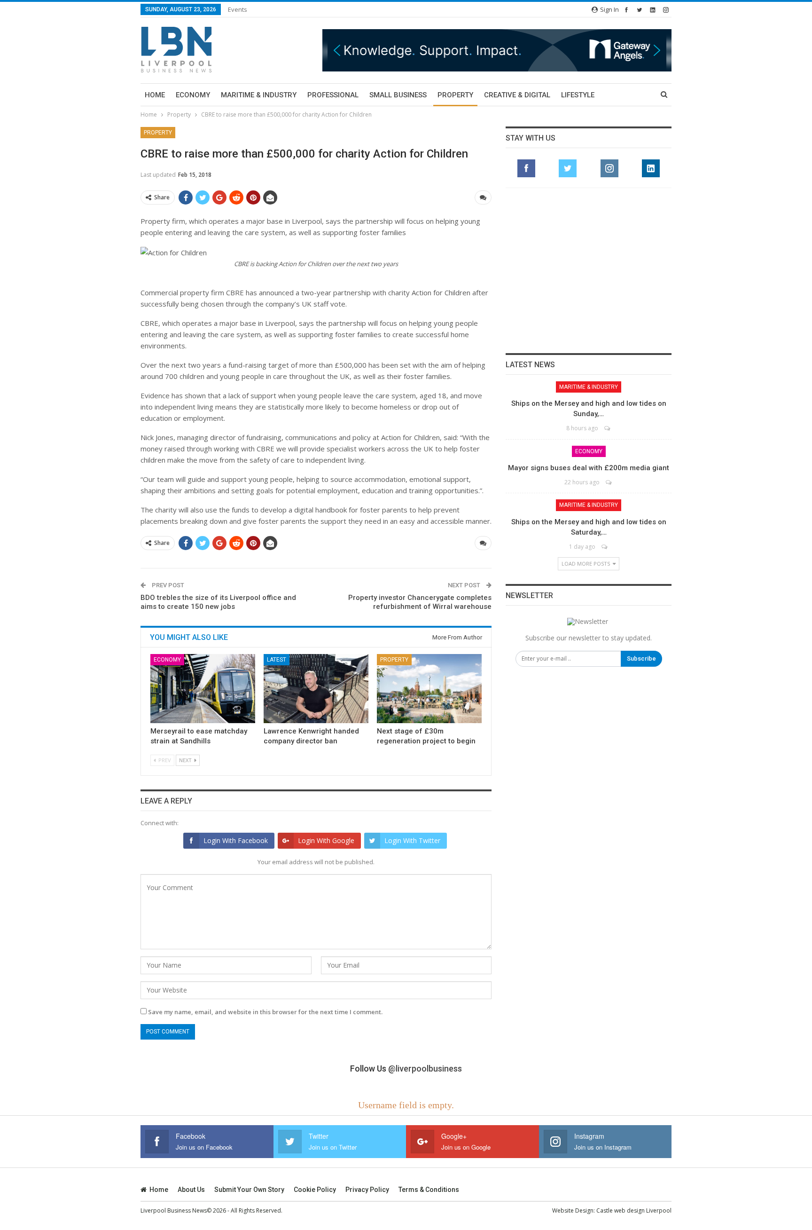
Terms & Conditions (428, 1189)
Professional (333, 95)
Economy (193, 95)
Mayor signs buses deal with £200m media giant (588, 468)
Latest (276, 659)
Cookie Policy (315, 1189)
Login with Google (326, 840)
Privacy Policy (367, 1189)
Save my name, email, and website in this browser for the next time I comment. (265, 1012)
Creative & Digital (517, 95)
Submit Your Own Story (249, 1189)
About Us (191, 1189)
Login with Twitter (412, 840)
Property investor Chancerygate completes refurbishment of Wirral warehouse (420, 602)
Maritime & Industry (259, 95)
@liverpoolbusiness (425, 1068)
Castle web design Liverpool (633, 1210)
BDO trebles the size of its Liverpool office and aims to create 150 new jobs (218, 602)
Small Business (398, 95)
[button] (496, 50)
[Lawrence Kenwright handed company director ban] (316, 688)
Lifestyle (577, 95)
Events (237, 9)
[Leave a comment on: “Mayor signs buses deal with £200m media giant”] (609, 482)
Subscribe (641, 658)
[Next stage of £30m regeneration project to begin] (429, 688)
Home (155, 95)
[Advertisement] (589, 270)
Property (455, 95)
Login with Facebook (235, 840)
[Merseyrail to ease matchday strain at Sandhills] (202, 688)
